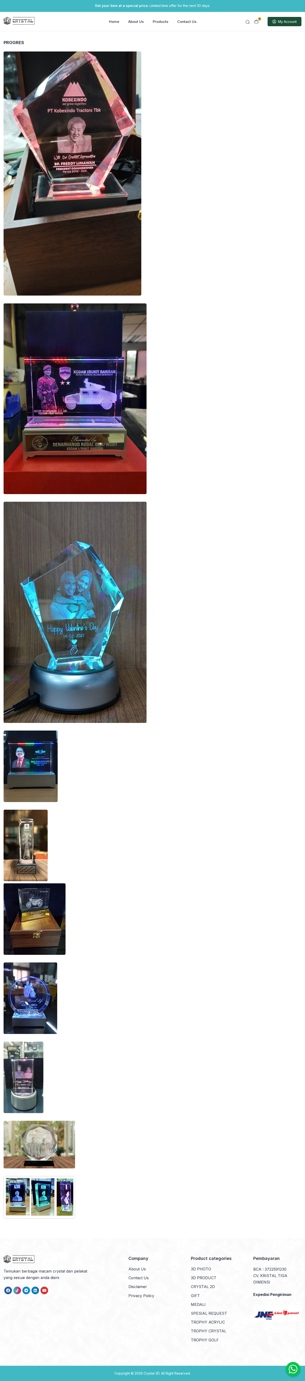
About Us (136, 21)
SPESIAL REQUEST (209, 1313)
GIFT (195, 1295)
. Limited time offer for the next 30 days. (152, 6)
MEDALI (198, 1304)
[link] (8, 1290)
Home (114, 21)
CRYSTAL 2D (203, 1286)
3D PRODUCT (203, 1277)
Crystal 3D (151, 1373)
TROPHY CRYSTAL (208, 1331)
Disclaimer (137, 1286)
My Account (287, 22)
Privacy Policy (141, 1295)
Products (160, 21)
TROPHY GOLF (205, 1340)
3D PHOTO (201, 1269)
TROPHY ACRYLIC (208, 1322)
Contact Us (186, 21)
